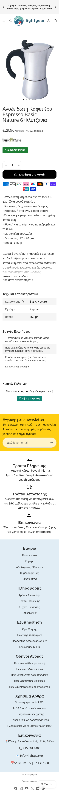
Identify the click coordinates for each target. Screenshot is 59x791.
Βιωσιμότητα (29, 579)
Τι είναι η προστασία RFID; (29, 702)
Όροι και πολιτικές (29, 781)
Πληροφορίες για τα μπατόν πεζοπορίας (29, 726)
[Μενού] (3, 20)
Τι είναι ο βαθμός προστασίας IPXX (29, 720)
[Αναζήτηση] (10, 20)
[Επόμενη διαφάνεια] (55, 6)
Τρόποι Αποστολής (29, 595)
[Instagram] (21, 788)
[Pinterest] (43, 788)
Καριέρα (29, 561)
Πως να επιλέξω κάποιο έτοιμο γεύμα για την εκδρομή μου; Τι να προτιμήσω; (27, 349)
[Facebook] (16, 788)
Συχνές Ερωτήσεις (29, 607)
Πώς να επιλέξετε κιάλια (29, 669)
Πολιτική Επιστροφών (29, 635)
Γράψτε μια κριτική (29, 398)
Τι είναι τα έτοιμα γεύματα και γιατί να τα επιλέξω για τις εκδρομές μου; (27, 339)
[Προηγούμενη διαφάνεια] (3, 6)
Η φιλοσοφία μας (29, 573)
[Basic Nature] (12, 140)
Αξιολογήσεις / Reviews (29, 567)
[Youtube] (27, 788)
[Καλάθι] (55, 20)
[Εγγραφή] (51, 442)
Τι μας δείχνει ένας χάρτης (29, 714)
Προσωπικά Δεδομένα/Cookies (29, 641)
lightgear (33, 774)
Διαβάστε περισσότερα (18, 280)
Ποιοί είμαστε (29, 555)
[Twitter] (32, 788)
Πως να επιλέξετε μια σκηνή (29, 663)
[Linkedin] (38, 788)
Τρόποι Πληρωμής (29, 601)
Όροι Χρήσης (29, 629)
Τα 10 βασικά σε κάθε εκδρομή (29, 708)
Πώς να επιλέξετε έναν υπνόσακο (29, 675)
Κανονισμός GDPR (29, 647)
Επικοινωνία (29, 613)
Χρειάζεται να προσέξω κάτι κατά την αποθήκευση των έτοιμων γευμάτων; (25, 358)
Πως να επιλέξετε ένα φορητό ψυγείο (29, 687)
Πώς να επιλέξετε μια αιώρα (29, 681)
